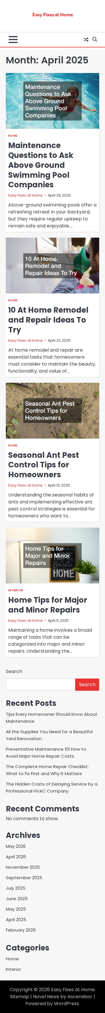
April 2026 (16, 857)
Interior (15, 590)
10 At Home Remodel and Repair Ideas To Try (48, 320)
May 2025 (16, 909)
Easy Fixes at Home (52, 14)
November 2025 (23, 867)
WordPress (66, 1003)
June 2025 (17, 899)
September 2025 (24, 878)
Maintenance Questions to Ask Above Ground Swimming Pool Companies (41, 165)
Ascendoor (79, 996)
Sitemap (19, 996)
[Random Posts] (86, 39)
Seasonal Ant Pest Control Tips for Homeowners (43, 465)
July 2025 (15, 888)
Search (14, 671)
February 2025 (21, 930)
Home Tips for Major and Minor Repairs (47, 605)
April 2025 (16, 919)
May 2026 (16, 846)
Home (12, 135)
